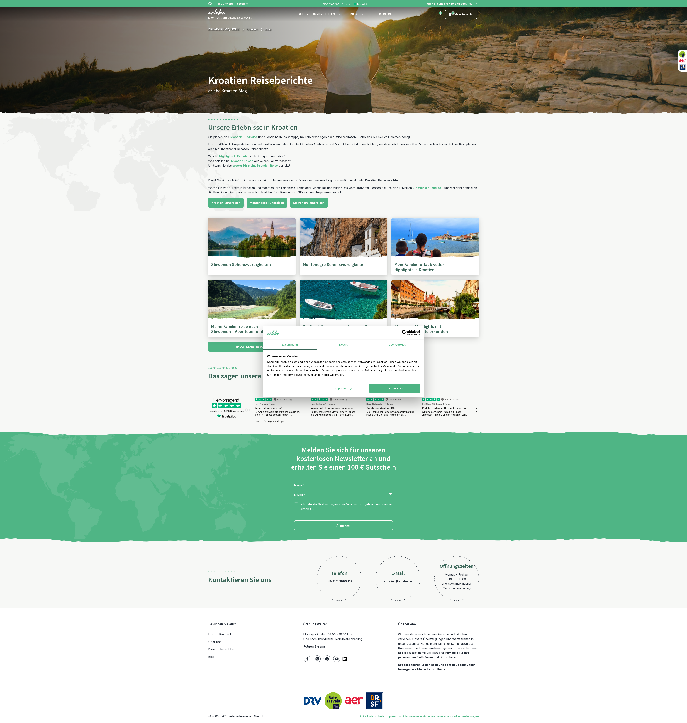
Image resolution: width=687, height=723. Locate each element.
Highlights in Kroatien (234, 156)
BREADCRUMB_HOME (224, 29)
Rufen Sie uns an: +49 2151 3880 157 (449, 3)
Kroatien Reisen (242, 161)
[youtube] (337, 659)
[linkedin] (344, 658)
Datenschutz (355, 504)
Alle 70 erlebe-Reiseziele (232, 3)
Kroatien (252, 29)
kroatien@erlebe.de (427, 188)
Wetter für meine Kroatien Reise (255, 165)
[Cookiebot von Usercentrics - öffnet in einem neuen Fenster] (404, 332)
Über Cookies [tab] (397, 344)
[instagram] (317, 659)
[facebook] (307, 659)
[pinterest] (327, 659)
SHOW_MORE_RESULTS (251, 346)
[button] (319, 14)
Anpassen (341, 388)
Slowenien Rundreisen (309, 202)
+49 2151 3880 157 (339, 581)
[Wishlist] (439, 14)
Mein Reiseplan (463, 14)
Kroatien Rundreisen (225, 202)
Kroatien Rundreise (243, 137)
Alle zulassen (394, 388)
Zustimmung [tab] (290, 344)
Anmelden (343, 525)
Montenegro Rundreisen (267, 202)
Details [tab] (343, 344)
